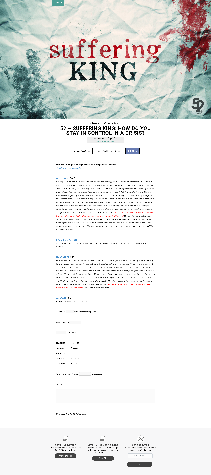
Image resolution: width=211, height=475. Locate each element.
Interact (59, 3)
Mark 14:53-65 (62, 178)
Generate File (65, 456)
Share (134, 151)
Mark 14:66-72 (62, 257)
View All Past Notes (82, 151)
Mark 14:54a (61, 298)
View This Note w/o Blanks (109, 151)
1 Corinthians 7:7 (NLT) (66, 240)
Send (139, 464)
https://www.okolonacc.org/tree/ (70, 168)
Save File (103, 458)
